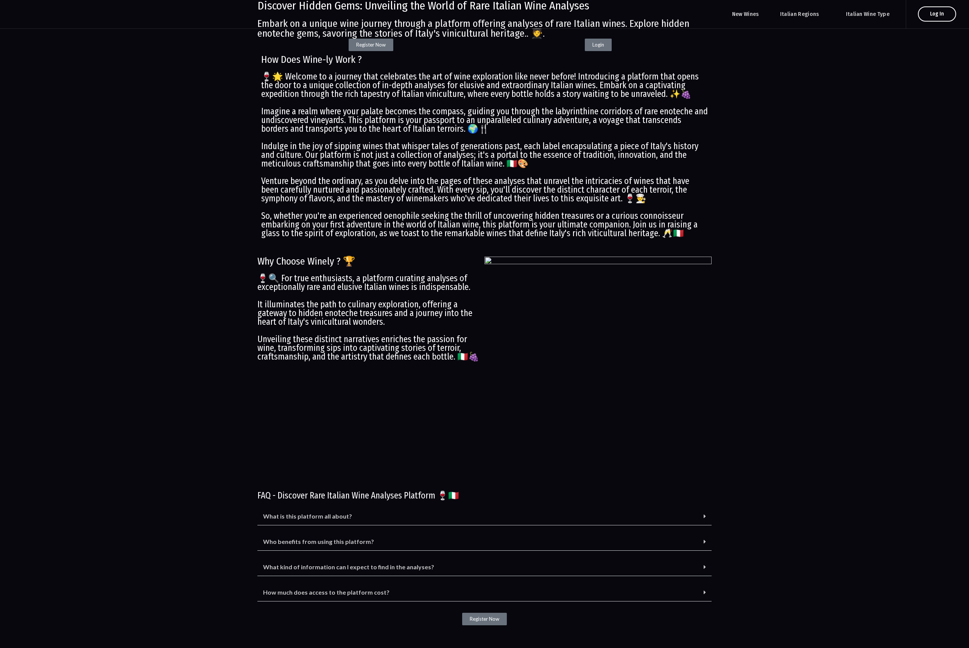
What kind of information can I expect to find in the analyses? (348, 566)
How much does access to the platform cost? (326, 592)
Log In (937, 14)
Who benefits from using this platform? (318, 541)
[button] (484, 516)
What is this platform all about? (307, 516)
